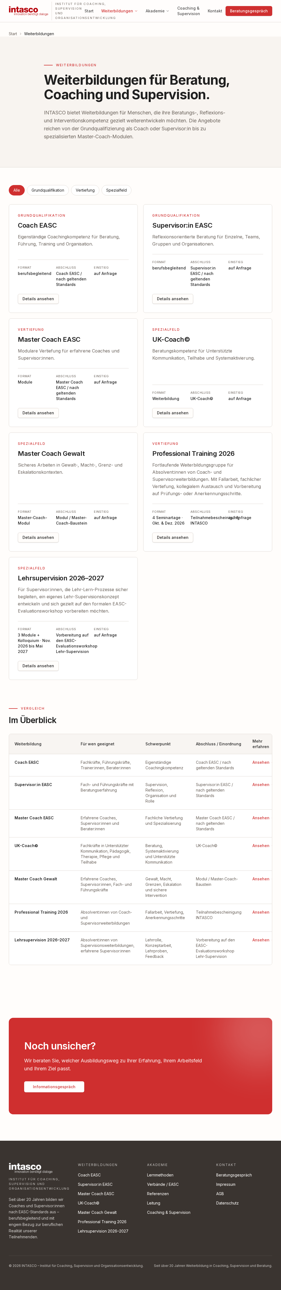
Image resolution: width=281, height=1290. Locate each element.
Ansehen (260, 762)
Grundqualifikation (48, 190)
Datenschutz (227, 1203)
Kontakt (215, 11)
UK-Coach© (88, 1203)
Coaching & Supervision (188, 11)
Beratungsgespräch (249, 11)
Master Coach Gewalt (97, 1212)
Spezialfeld (116, 190)
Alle (16, 190)
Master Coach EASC (96, 1193)
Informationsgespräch (54, 1086)
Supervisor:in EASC (95, 1184)
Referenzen (158, 1193)
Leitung (153, 1203)
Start (89, 11)
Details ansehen (38, 298)
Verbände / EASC (163, 1184)
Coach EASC (89, 1175)
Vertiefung (85, 190)
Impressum (225, 1184)
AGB (220, 1193)
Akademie (155, 11)
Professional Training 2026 (102, 1221)
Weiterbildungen (117, 11)
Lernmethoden (160, 1175)
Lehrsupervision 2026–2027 (103, 1231)
